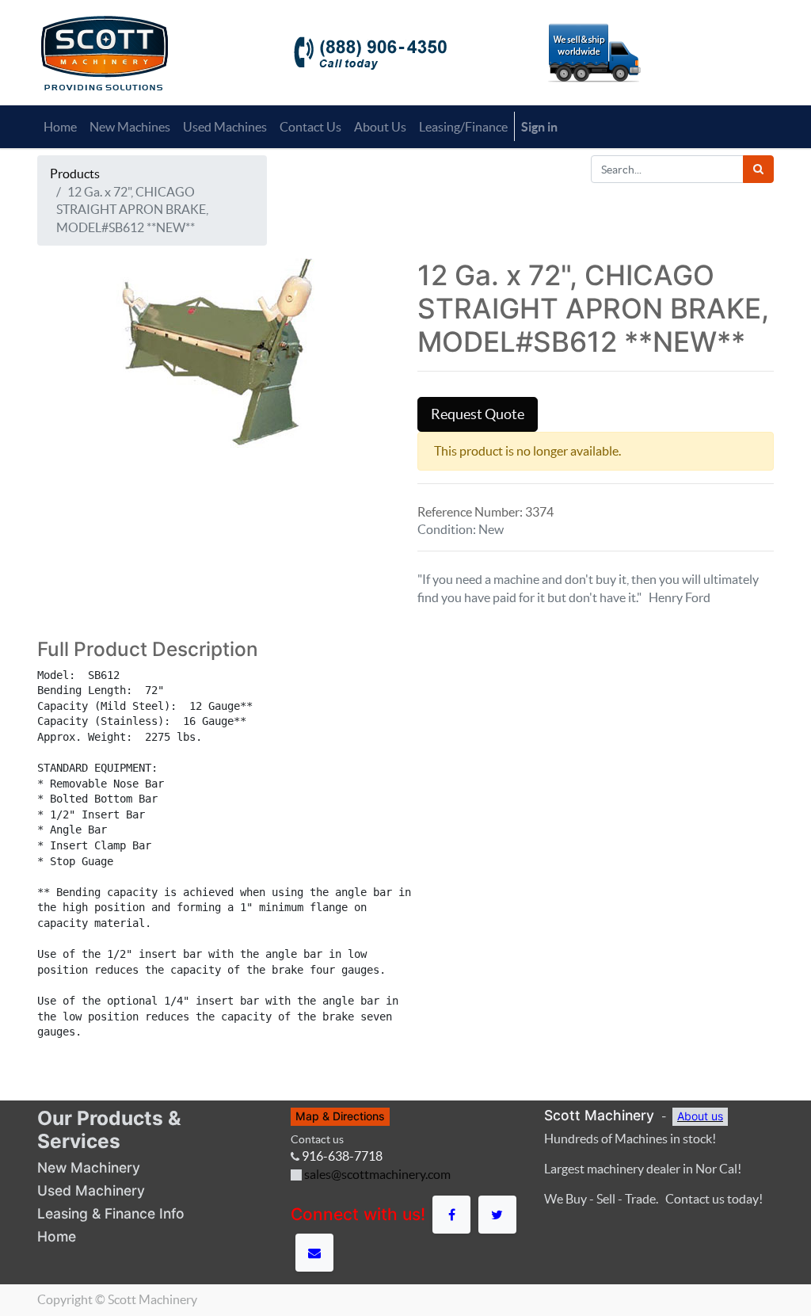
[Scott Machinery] (104, 51)
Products (75, 173)
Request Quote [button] (477, 414)
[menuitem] (60, 127)
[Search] (758, 169)
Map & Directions (340, 1116)
